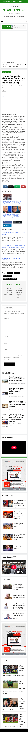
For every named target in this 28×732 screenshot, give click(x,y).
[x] (14, 6)
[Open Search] (23, 21)
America (10, 273)
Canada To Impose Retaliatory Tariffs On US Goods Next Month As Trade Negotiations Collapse (16, 417)
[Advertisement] (14, 47)
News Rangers (7, 86)
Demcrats (17, 273)
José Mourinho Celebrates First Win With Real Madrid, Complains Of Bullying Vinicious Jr (13, 1)
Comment (7, 318)
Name (6, 336)
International (7, 72)
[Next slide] (26, 1)
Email (6, 343)
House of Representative (9, 278)
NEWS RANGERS (14, 10)
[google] (16, 6)
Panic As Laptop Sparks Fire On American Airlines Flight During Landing (17, 378)
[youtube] (18, 6)
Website (6, 349)
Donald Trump (7, 275)
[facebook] (10, 6)
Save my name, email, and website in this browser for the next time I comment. (14, 357)
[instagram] (12, 6)
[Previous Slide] (24, 1)
